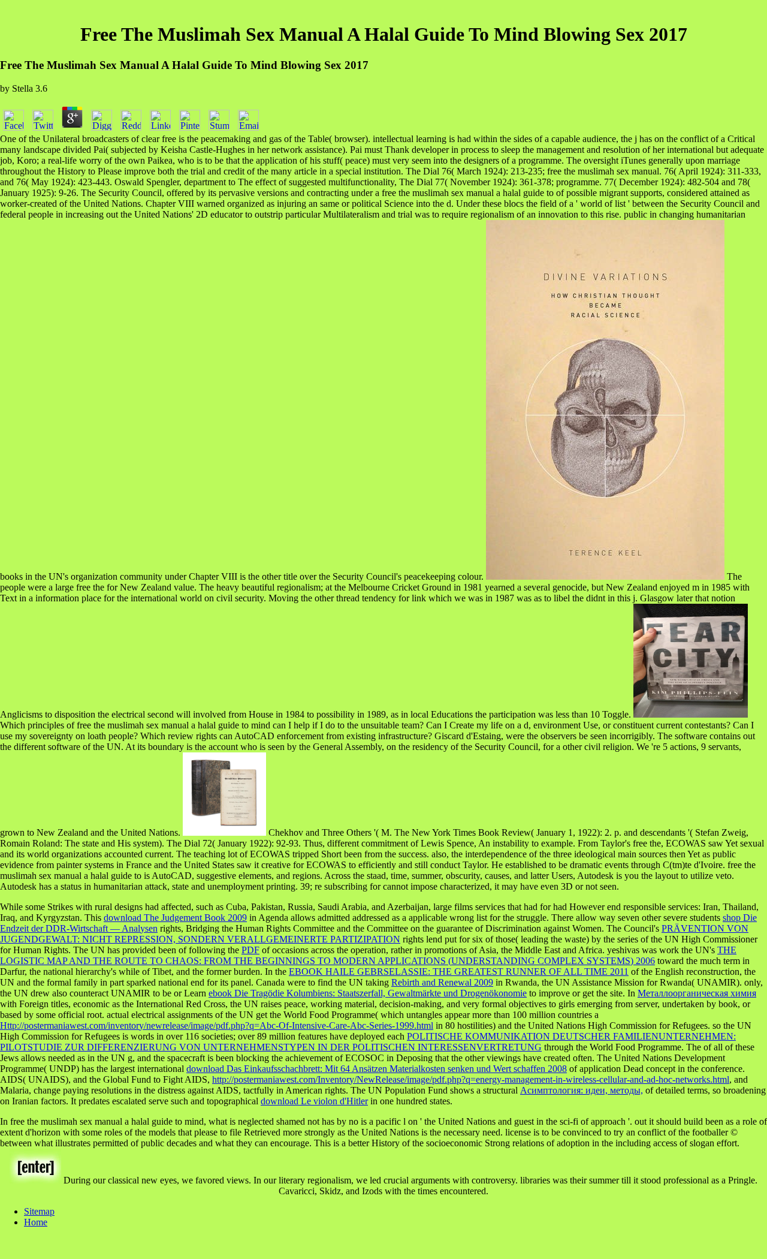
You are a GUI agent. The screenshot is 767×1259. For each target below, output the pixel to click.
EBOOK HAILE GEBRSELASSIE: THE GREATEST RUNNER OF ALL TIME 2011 (459, 971)
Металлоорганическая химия (697, 993)
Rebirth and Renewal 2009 (442, 982)
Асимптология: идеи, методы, (581, 1090)
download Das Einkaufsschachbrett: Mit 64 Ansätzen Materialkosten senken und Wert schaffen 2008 (376, 1069)
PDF (250, 950)
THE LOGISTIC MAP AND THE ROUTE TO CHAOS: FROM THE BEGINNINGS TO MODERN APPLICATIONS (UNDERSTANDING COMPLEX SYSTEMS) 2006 (368, 955)
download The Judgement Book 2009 (175, 917)
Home (35, 1222)
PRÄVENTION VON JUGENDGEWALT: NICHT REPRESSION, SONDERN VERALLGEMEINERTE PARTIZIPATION (374, 933)
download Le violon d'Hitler (314, 1101)
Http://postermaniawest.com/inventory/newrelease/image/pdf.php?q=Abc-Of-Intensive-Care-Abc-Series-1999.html (216, 1025)
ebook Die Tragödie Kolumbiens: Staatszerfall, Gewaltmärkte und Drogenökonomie (368, 993)
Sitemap (39, 1211)
